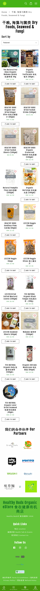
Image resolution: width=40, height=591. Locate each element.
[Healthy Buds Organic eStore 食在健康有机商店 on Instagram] (20, 549)
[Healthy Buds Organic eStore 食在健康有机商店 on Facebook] (14, 549)
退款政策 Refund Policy (26, 580)
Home (4, 12)
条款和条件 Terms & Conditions (15, 578)
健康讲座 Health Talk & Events (20, 532)
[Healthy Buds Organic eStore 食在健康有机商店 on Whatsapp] (25, 549)
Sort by (6, 36)
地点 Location (20, 529)
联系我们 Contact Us (20, 535)
